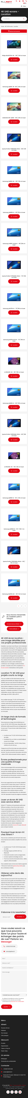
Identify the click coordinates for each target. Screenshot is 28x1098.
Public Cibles (4, 1050)
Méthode (3, 1030)
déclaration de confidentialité (17, 1001)
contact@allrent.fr (10, 951)
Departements (4, 1045)
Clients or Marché (5, 1048)
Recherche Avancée (14, 31)
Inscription (19, 916)
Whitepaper (4, 1058)
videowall (23, 824)
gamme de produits (18, 865)
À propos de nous (5, 1027)
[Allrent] (6, 2)
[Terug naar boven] (25, 1095)
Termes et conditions (17, 1085)
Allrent (11, 1085)
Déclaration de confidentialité (8, 1061)
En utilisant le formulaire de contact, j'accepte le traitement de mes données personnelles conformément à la (13, 1000)
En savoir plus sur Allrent (13, 624)
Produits (3, 1043)
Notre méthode (13, 628)
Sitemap (24, 1085)
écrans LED (15, 824)
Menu (24, 6)
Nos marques (4, 1033)
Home (2, 26)
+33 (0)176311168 (10, 946)
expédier (6, 1006)
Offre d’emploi (4, 1035)
